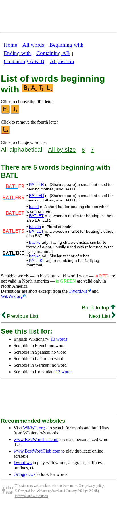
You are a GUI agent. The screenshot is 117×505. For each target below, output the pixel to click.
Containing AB (53, 53)
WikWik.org (12, 296)
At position (62, 61)
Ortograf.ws (24, 474)
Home (10, 45)
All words (33, 45)
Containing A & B (24, 61)
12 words (64, 371)
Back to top (96, 308)
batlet (34, 206)
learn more (70, 486)
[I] (15, 112)
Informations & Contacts (31, 496)
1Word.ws (78, 291)
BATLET (36, 215)
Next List (100, 316)
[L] (6, 132)
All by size (62, 149)
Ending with (17, 53)
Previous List (21, 316)
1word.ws (23, 462)
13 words (59, 339)
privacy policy (94, 486)
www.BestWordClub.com (37, 451)
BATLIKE (37, 260)
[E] (6, 112)
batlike (35, 242)
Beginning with (66, 45)
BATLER (36, 184)
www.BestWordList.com (36, 439)
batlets (35, 226)
